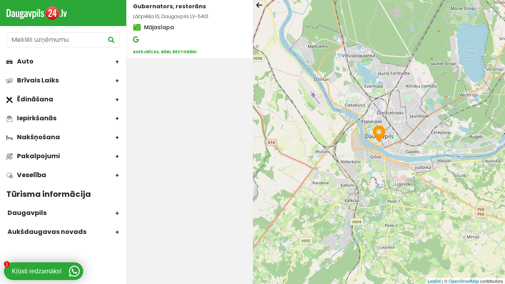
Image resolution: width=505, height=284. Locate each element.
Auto (25, 61)
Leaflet (434, 281)
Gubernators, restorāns (169, 6)
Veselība (31, 174)
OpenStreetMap (464, 281)
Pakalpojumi (38, 156)
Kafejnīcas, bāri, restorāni (164, 52)
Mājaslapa (158, 27)
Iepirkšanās (36, 118)
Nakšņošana (38, 137)
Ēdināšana (34, 99)
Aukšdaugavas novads (46, 231)
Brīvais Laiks (37, 80)
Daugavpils (26, 212)
